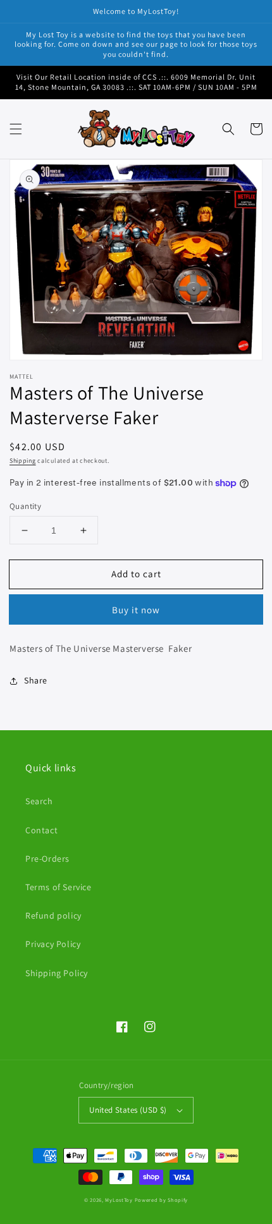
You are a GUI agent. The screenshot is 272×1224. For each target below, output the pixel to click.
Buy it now (136, 610)
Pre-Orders (47, 858)
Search (39, 801)
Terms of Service (58, 887)
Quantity (25, 506)
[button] (16, 129)
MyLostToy (118, 1199)
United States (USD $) (127, 1110)
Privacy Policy (52, 944)
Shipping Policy (56, 973)
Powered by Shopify (162, 1199)
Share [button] (35, 680)
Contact (41, 830)
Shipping (22, 460)
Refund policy (53, 915)
